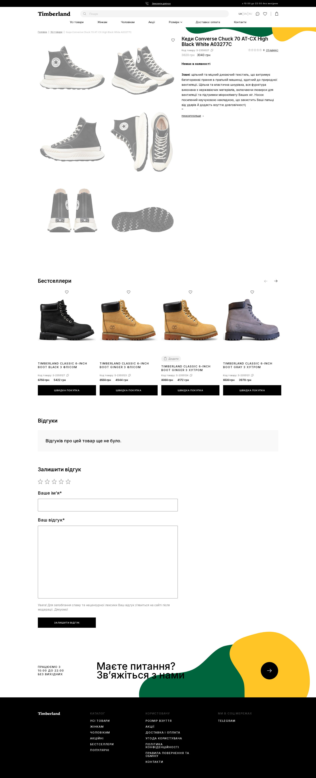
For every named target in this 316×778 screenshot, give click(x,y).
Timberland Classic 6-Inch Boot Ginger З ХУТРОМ (186, 368)
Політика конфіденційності (162, 746)
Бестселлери (102, 744)
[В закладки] (173, 40)
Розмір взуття (159, 720)
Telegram (226, 720)
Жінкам (102, 22)
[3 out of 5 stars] (54, 481)
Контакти (240, 22)
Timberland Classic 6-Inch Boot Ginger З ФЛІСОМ (124, 365)
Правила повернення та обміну (167, 754)
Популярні (99, 750)
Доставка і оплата (208, 22)
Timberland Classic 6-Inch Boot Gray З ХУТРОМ (247, 365)
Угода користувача (164, 738)
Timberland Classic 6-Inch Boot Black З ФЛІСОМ (62, 365)
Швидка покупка (67, 390)
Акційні (97, 738)
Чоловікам (128, 22)
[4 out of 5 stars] (61, 481)
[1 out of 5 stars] (40, 481)
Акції (151, 22)
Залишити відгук (67, 622)
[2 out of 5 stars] (47, 481)
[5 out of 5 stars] (68, 481)
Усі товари (77, 22)
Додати (173, 358)
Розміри (174, 22)
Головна (42, 32)
